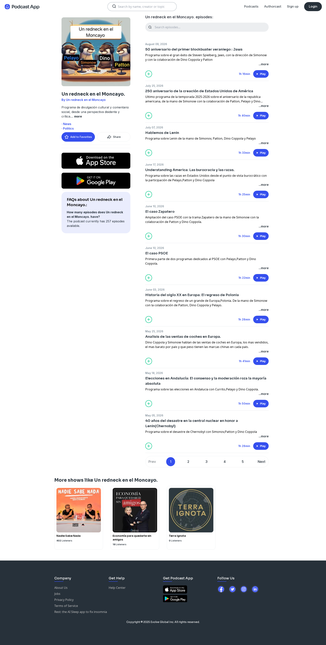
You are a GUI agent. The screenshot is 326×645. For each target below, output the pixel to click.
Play (263, 74)
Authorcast (272, 6)
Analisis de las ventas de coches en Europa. (183, 337)
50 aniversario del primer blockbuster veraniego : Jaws (193, 49)
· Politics (68, 128)
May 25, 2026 (154, 331)
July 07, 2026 (154, 127)
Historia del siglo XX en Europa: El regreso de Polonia (192, 295)
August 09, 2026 (156, 44)
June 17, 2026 (154, 164)
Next (261, 462)
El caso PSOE (156, 253)
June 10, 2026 (154, 206)
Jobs (57, 594)
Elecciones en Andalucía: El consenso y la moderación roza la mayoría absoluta (205, 381)
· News (66, 124)
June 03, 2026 (155, 289)
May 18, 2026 (154, 373)
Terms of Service (66, 606)
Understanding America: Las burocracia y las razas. (190, 170)
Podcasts (251, 6)
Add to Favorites (81, 136)
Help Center (117, 588)
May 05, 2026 (154, 415)
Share (117, 136)
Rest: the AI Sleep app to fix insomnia (80, 612)
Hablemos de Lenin (162, 133)
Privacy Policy (64, 600)
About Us (61, 588)
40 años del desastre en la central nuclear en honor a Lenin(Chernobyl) (191, 423)
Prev (152, 462)
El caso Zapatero (160, 212)
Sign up (292, 6)
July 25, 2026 (154, 85)
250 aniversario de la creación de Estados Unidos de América (199, 91)
